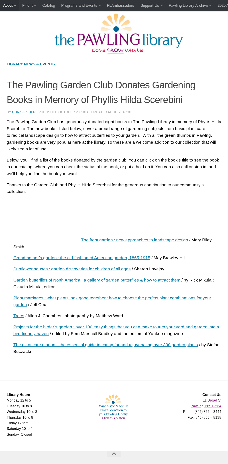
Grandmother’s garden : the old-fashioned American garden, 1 (72, 257)
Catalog (48, 5)
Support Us (149, 5)
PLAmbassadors (120, 5)
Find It (27, 5)
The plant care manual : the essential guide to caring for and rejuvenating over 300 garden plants (105, 344)
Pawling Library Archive (188, 5)
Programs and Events (79, 5)
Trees (18, 315)
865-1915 (141, 257)
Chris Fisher (24, 112)
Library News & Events (31, 64)
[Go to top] (114, 454)
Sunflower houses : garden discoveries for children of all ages (72, 269)
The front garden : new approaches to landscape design (134, 240)
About (8, 5)
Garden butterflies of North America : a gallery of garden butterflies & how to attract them (96, 280)
